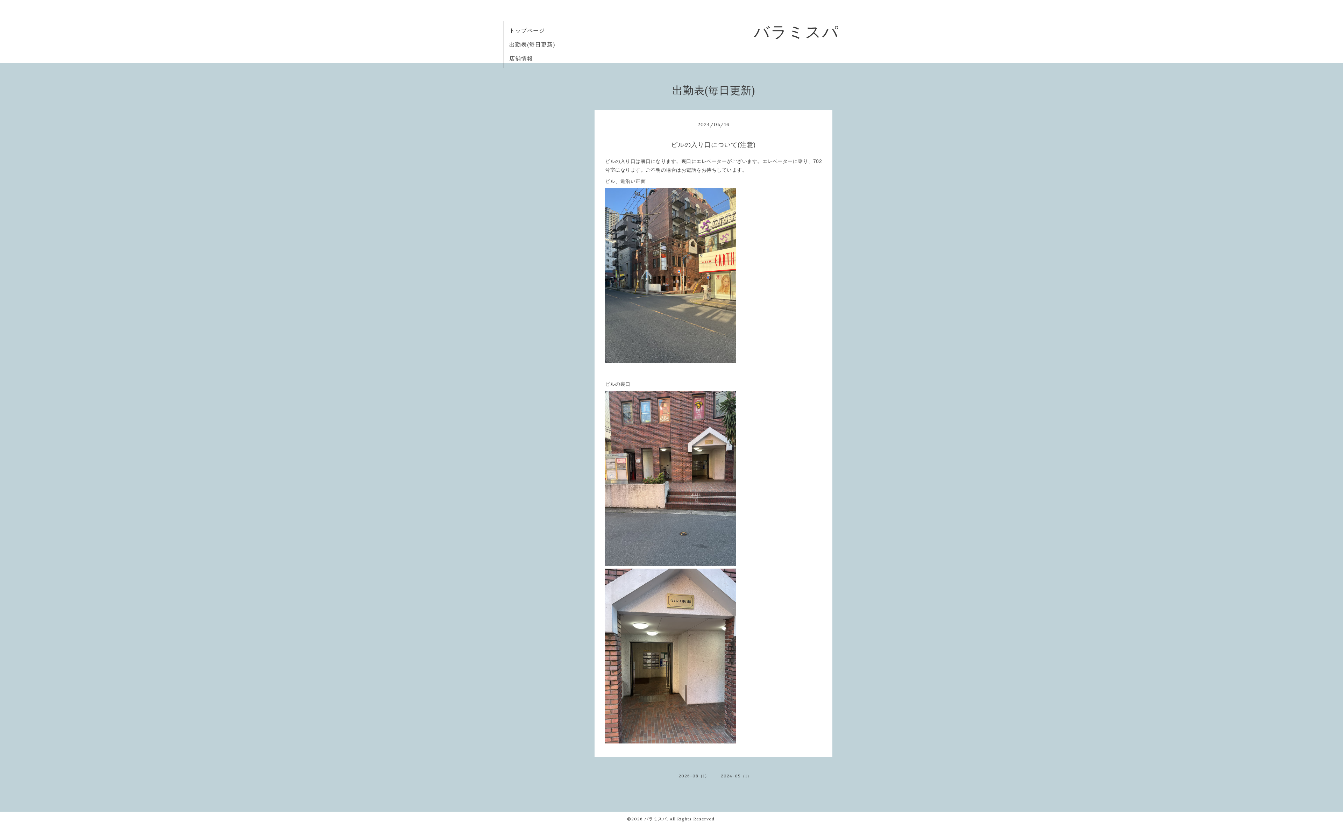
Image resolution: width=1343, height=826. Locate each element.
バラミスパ (796, 32)
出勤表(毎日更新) (532, 44)
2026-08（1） (693, 775)
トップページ (527, 30)
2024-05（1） (736, 775)
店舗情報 (521, 58)
